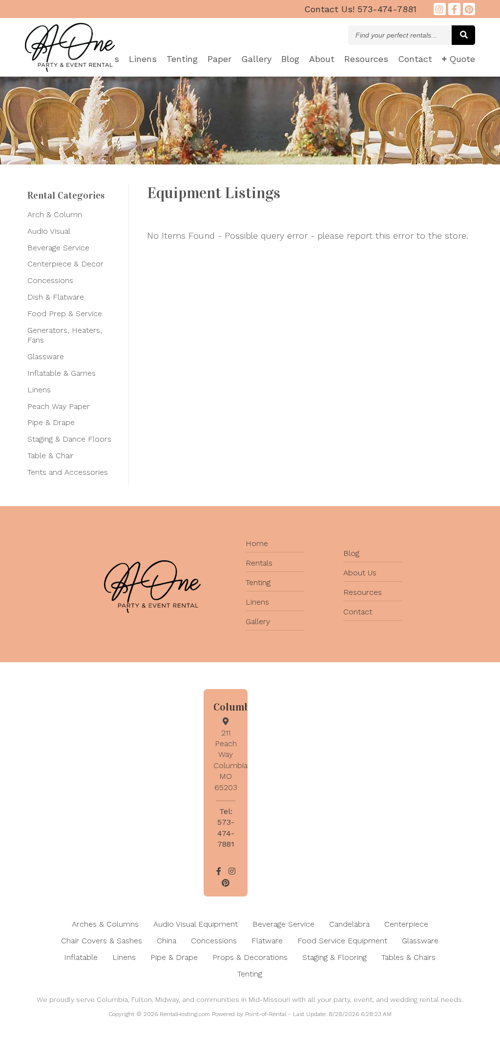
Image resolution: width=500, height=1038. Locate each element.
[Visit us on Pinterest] (469, 9)
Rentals (259, 563)
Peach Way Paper (58, 406)
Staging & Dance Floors (69, 439)
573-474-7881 (360, 9)
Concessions (50, 280)
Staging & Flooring (334, 957)
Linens (143, 59)
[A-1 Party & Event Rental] (70, 68)
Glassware (45, 356)
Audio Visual (48, 231)
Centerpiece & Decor (65, 263)
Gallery (256, 59)
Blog (290, 59)
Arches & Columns (105, 924)
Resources (366, 59)
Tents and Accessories (67, 472)
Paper (219, 59)
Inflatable (81, 957)
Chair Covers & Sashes (101, 940)
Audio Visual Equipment (195, 924)
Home (257, 543)
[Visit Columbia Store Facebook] (454, 9)
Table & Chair (50, 455)
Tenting (182, 59)
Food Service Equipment (342, 940)
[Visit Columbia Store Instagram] (440, 9)
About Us (359, 572)
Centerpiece (406, 924)
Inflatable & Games (61, 373)
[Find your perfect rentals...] (463, 35)
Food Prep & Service (64, 313)
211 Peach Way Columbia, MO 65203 (231, 760)
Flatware (267, 940)
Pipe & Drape (51, 422)
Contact (415, 59)
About (321, 59)
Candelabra (349, 924)
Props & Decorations (250, 957)
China (166, 940)
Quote (462, 59)
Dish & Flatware (55, 297)
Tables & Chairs (408, 957)
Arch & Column (54, 214)
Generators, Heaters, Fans (64, 335)
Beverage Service (58, 247)
